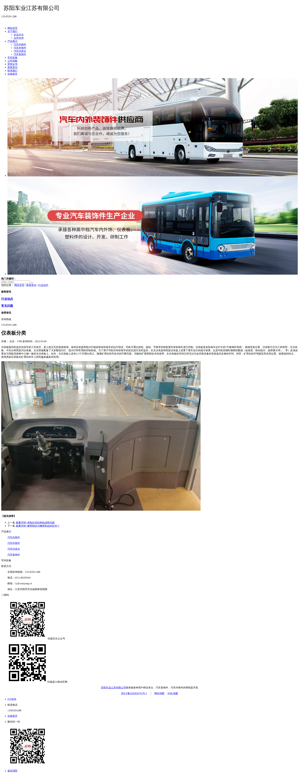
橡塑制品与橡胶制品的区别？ (38, 526)
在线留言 (12, 74)
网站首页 (12, 28)
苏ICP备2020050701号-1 (134, 693)
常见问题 (7, 305)
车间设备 (12, 57)
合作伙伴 (19, 38)
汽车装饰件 (20, 54)
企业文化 (19, 34)
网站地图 (159, 693)
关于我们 (12, 31)
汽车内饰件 (20, 44)
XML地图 (172, 693)
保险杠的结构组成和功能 (35, 522)
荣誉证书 (12, 64)
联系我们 (12, 70)
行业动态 (43, 285)
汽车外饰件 (20, 47)
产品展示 (12, 41)
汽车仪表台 (20, 51)
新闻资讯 (12, 67)
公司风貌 (12, 60)
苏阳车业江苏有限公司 (113, 687)
